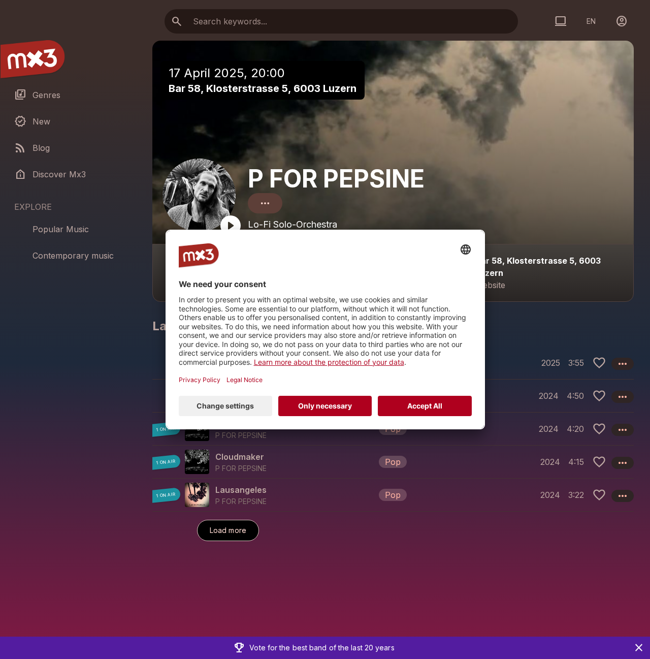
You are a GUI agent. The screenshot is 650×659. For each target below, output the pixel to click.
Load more (228, 530)
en (591, 21)
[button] (393, 428)
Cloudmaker (239, 457)
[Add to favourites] (599, 363)
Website (490, 285)
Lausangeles (241, 490)
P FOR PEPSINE (336, 179)
